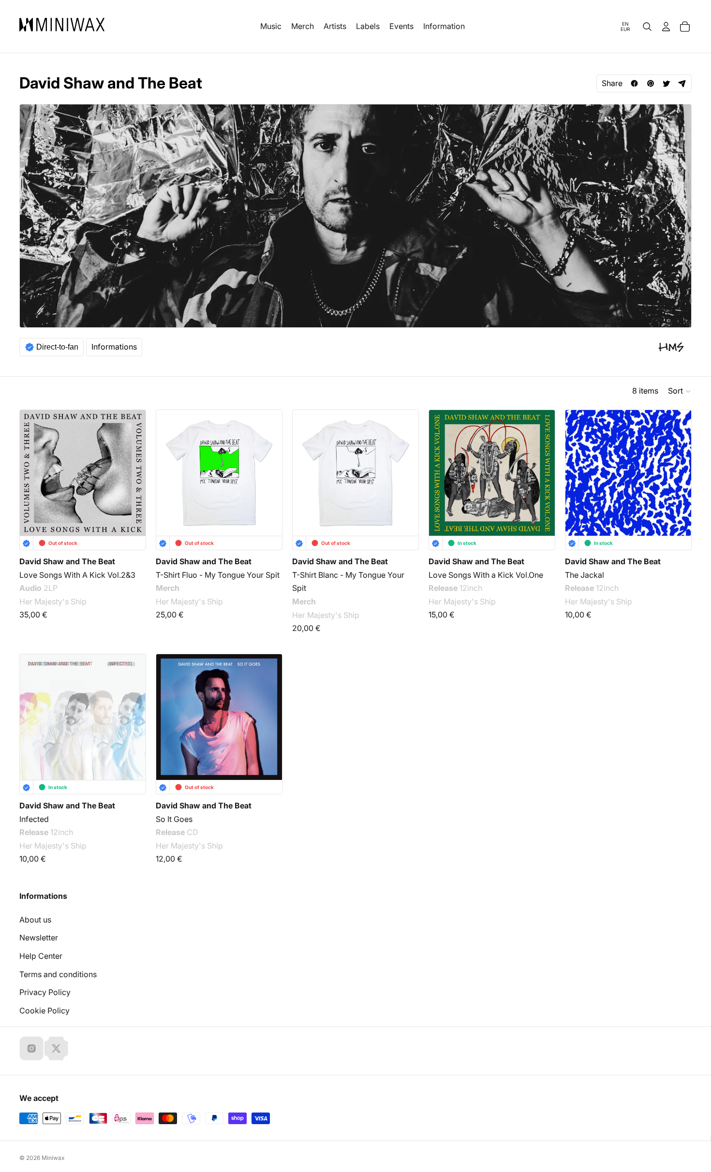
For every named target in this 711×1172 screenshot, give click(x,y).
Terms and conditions (58, 974)
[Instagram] (31, 1048)
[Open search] (647, 26)
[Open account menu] (666, 26)
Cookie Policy (44, 1010)
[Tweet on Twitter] (666, 83)
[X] (56, 1048)
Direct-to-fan (57, 347)
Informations (114, 347)
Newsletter (38, 937)
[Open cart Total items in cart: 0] (685, 26)
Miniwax (53, 1157)
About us (35, 919)
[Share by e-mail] (682, 83)
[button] (680, 391)
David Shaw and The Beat (67, 561)
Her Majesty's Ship (53, 601)
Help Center (40, 956)
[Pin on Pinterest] (650, 83)
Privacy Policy (45, 992)
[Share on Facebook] (634, 83)
